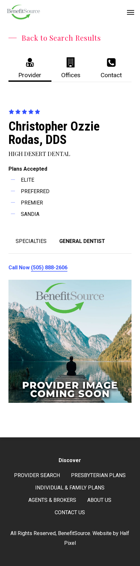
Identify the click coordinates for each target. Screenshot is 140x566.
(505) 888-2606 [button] (49, 267)
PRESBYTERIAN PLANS (98, 475)
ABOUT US (99, 500)
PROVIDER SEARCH (37, 475)
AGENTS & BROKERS (52, 500)
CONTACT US (70, 512)
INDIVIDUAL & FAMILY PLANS (70, 488)
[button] (130, 12)
